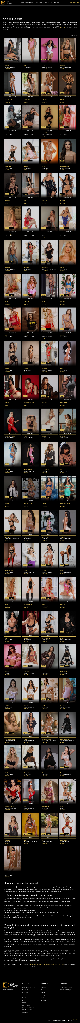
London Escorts (25, 2)
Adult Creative (67, 1020)
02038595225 (74, 2)
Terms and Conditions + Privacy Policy (30, 1009)
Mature (43, 987)
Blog (58, 2)
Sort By (73, 35)
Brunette (44, 1000)
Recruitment (53, 2)
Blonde (43, 990)
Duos (43, 997)
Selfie (43, 992)
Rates (24, 997)
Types (36, 2)
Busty (43, 995)
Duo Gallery (41, 2)
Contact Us (26, 1005)
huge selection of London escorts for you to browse (47, 964)
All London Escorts (28, 987)
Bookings (47, 2)
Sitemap (25, 1012)
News (24, 1003)
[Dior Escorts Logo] (6, 2)
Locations (31, 2)
